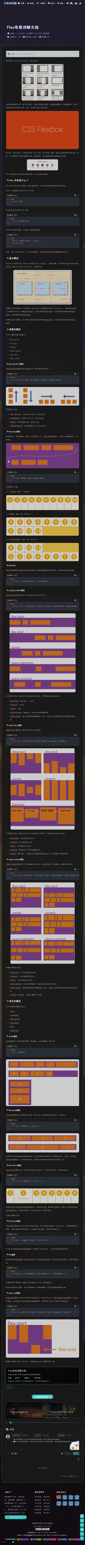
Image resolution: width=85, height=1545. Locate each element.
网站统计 (46, 1512)
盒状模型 (29, 104)
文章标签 (46, 1506)
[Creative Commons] (34, 1381)
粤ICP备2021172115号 (42, 1526)
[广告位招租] (65, 1498)
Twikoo (71, 1476)
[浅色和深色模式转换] (79, 3)
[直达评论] (82, 1529)
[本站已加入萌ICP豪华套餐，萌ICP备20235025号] (49, 1540)
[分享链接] (82, 1525)
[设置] (82, 1516)
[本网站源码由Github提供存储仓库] (74, 1540)
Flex (10, 1387)
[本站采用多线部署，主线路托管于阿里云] (35, 1540)
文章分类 (38, 1506)
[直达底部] (82, 1538)
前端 (47, 33)
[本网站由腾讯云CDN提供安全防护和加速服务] (62, 1540)
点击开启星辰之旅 (15, 1517)
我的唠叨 (46, 1509)
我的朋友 (38, 1500)
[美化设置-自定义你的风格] (75, 3)
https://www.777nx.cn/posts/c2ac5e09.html (24, 1374)
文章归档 (46, 1503)
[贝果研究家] (58, 1498)
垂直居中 (34, 107)
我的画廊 (38, 1509)
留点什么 (46, 1500)
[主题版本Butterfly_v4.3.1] (23, 1540)
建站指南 (38, 1496)
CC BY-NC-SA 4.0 (42, 1381)
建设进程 (38, 1512)
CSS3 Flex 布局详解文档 (25, 54)
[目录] (82, 1521)
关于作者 (38, 1503)
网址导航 (46, 1496)
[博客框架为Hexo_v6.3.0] (10, 1540)
